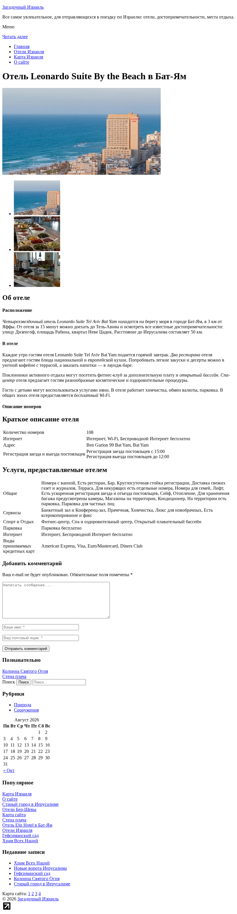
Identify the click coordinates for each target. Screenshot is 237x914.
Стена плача (14, 676)
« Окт (8, 770)
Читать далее (15, 36)
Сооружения (26, 709)
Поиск (8, 681)
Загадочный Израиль (23, 7)
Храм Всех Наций (32, 862)
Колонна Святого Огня (25, 671)
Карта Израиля (28, 56)
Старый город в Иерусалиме (42, 883)
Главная (21, 46)
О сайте (21, 62)
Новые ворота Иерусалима (40, 868)
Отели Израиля (29, 51)
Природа (22, 704)
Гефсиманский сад (32, 873)
